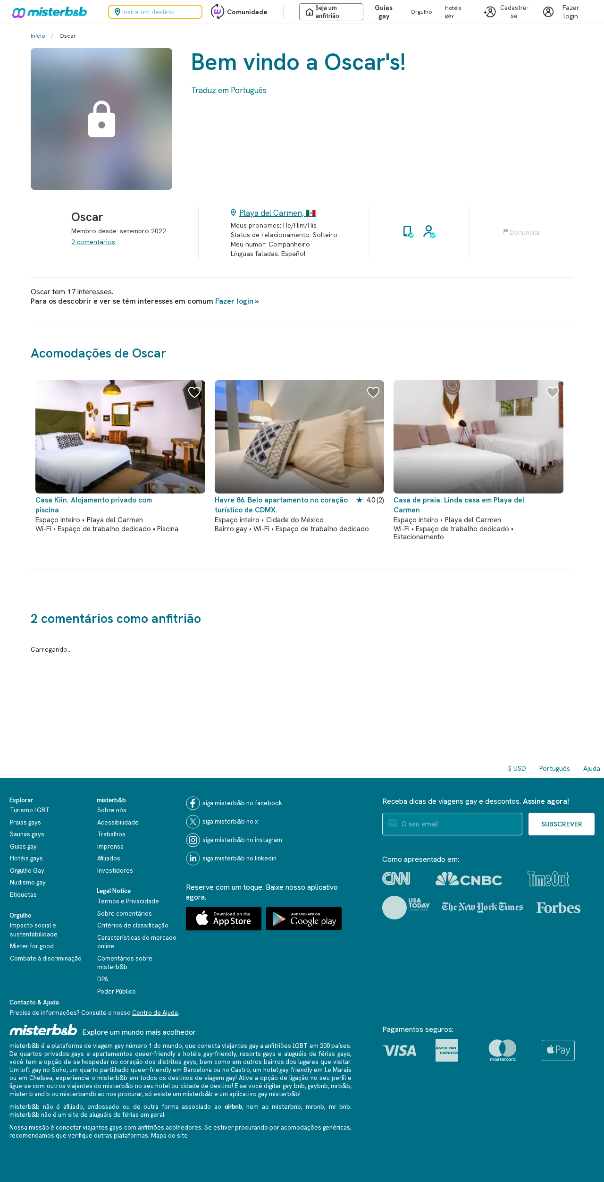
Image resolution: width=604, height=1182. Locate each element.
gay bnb (293, 1086)
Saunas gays (27, 834)
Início (38, 36)
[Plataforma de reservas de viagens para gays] (43, 1029)
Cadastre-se (514, 12)
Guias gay (384, 11)
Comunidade (247, 12)
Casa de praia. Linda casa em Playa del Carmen (459, 505)
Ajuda (591, 768)
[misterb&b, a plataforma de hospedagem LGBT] (47, 12)
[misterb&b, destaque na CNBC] (469, 878)
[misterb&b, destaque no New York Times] (482, 907)
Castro (240, 1070)
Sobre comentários (124, 914)
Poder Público (116, 991)
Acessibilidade (118, 822)
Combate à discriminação (46, 958)
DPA (102, 979)
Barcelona (198, 1070)
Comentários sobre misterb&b (124, 962)
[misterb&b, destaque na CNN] (396, 878)
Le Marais (338, 1070)
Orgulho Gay (27, 871)
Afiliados (108, 858)
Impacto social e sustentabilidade (34, 929)
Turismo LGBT (30, 810)
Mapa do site (169, 1135)
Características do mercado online (136, 942)
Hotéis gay (453, 11)
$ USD (517, 768)
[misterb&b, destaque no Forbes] (558, 907)
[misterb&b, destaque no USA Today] (406, 907)
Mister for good (32, 946)
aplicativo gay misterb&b (264, 1094)
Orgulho (421, 12)
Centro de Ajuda (155, 1013)
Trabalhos (111, 834)
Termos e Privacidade (128, 901)
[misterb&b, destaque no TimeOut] (548, 878)
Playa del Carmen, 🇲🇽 (277, 213)
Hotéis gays (26, 858)
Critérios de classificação (132, 925)
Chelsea (40, 1078)
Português (554, 768)
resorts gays (258, 1054)
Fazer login (234, 301)
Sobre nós (111, 810)
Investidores (115, 871)
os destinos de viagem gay (197, 1078)
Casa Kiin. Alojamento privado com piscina (93, 505)
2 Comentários (93, 242)
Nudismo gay (28, 882)
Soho (59, 1070)
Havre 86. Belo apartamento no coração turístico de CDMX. (281, 505)
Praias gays (25, 822)
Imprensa (110, 846)
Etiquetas (23, 895)
